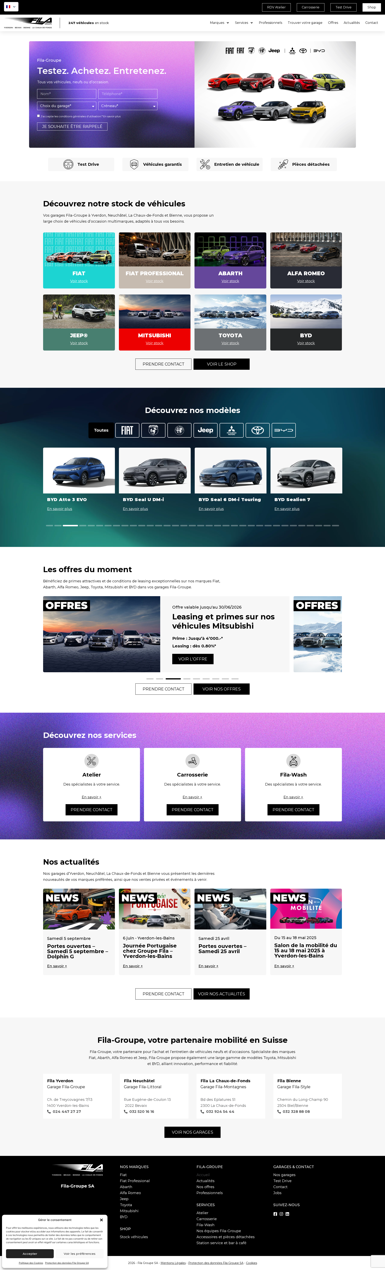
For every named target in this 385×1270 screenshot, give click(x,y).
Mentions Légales (173, 1263)
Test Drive (282, 1181)
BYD (124, 1217)
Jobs (277, 1193)
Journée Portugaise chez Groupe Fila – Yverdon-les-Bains (150, 950)
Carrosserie (207, 1219)
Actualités (352, 23)
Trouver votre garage (305, 23)
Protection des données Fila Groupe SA (67, 1262)
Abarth (126, 1187)
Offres (333, 23)
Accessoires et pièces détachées (226, 1237)
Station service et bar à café (221, 1243)
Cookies (251, 1263)
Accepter (30, 1254)
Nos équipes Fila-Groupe (219, 1231)
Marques (217, 23)
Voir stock (79, 281)
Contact (371, 23)
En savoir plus (112, 116)
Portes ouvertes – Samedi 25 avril (222, 949)
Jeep (124, 1199)
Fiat (123, 1175)
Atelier (202, 1213)
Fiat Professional (135, 1181)
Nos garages (284, 1175)
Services (241, 23)
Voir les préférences (79, 1254)
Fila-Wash (206, 1225)
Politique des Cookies (31, 1262)
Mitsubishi (129, 1211)
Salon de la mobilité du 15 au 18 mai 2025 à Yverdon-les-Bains (305, 950)
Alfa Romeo (130, 1193)
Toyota (126, 1205)
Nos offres (205, 1187)
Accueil (203, 1175)
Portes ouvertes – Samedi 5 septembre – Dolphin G (77, 951)
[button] (101, 1220)
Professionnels (270, 23)
